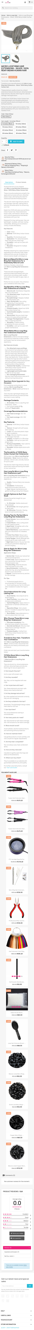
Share (7, 150)
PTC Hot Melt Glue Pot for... (17, 859)
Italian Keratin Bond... (17, 1012)
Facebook (2, 1296)
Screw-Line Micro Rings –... (17, 1104)
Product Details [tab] (21, 182)
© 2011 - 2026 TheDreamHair (10, 1328)
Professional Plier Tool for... (17, 921)
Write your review (17, 1233)
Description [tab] (9, 182)
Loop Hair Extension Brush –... (17, 1043)
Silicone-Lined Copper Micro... (17, 1166)
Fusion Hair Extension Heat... (17, 798)
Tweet (11, 150)
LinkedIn (2, 1300)
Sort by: (6, 1256)
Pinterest (16, 150)
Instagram (26, 1296)
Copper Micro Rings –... (17, 1135)
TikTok (7, 1300)
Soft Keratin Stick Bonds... (17, 982)
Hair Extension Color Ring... (17, 951)
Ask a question (16, 1238)
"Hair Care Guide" (11, 768)
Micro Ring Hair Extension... (17, 890)
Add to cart (16, 141)
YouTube (17, 1296)
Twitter (7, 1296)
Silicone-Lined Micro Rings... (17, 1074)
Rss (12, 1296)
